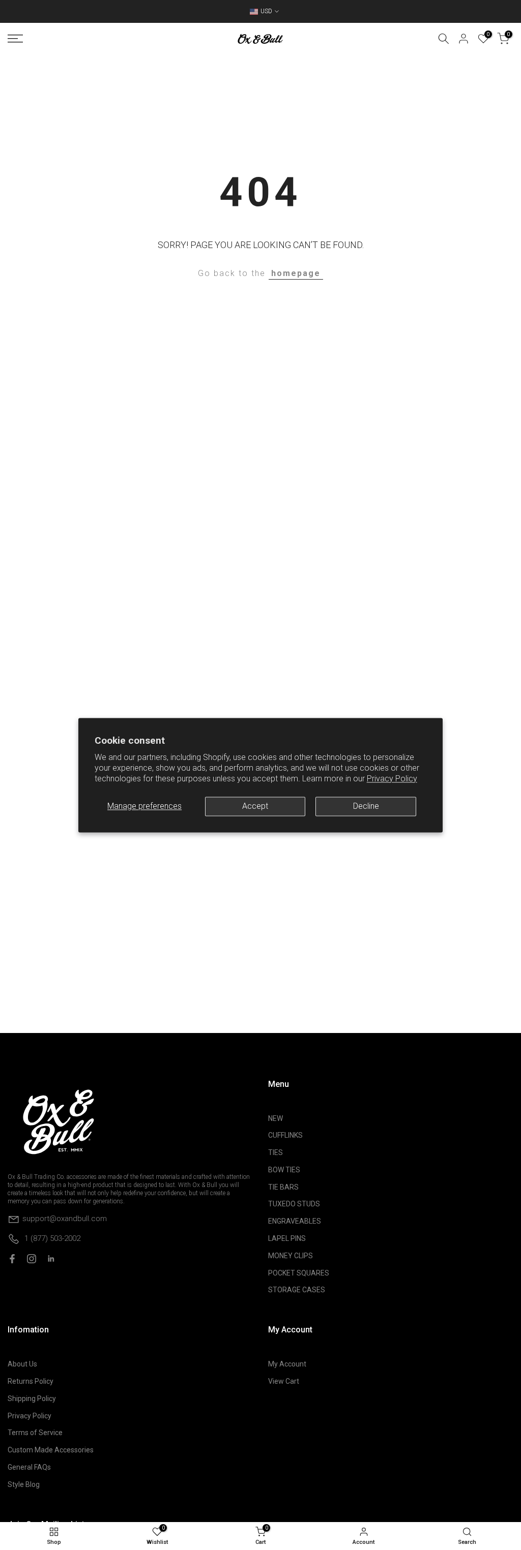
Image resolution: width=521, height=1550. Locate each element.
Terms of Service (35, 1433)
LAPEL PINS (287, 1238)
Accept (255, 806)
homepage (296, 273)
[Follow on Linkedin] (50, 1259)
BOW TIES (284, 1170)
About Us (22, 1364)
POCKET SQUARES (298, 1273)
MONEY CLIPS (290, 1256)
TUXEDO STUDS (294, 1204)
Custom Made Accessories (51, 1450)
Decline (366, 806)
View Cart (283, 1381)
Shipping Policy (32, 1398)
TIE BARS (283, 1187)
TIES (275, 1152)
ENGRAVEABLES (294, 1221)
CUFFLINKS (285, 1135)
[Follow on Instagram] (31, 1259)
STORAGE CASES (296, 1290)
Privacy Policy (392, 778)
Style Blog (24, 1484)
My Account (287, 1364)
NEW (275, 1118)
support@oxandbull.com (64, 1218)
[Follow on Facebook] (12, 1259)
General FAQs (29, 1467)
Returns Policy (30, 1381)
